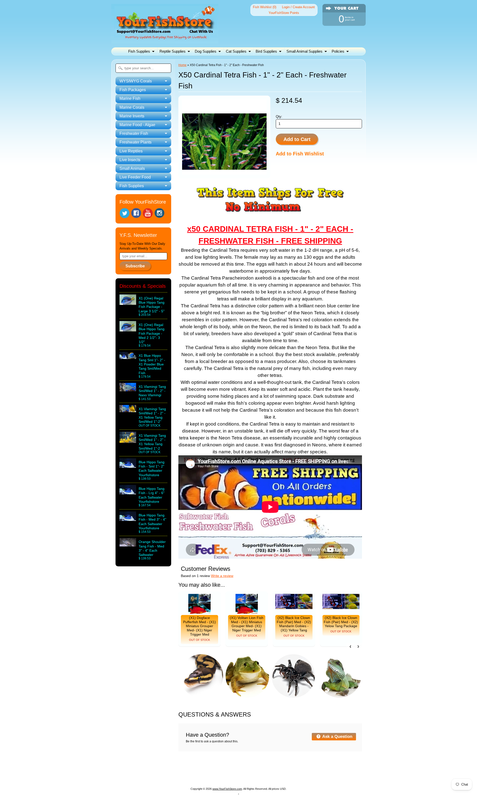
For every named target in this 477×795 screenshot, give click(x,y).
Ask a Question (336, 736)
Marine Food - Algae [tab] (137, 125)
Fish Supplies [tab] (131, 186)
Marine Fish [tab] (129, 98)
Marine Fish (206, 770)
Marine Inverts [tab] (131, 116)
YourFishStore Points (284, 13)
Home (182, 65)
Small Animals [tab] (132, 168)
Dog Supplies (205, 51)
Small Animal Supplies (304, 51)
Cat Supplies (236, 51)
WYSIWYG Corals (143, 770)
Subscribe (135, 266)
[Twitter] (124, 213)
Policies (338, 51)
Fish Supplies (139, 51)
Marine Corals (233, 770)
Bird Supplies (266, 51)
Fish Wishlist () (264, 7)
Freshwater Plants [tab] (135, 142)
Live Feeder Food (284, 776)
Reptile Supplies (172, 51)
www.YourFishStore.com (227, 788)
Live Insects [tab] (129, 160)
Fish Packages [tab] (132, 90)
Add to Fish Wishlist (300, 153)
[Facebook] (136, 213)
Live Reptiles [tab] (131, 151)
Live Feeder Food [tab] (135, 177)
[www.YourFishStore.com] (164, 40)
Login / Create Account (298, 7)
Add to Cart (297, 139)
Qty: (279, 116)
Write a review (222, 576)
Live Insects (223, 776)
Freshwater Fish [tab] (133, 133)
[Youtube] (148, 213)
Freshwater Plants (164, 776)
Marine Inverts (263, 770)
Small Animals (251, 776)
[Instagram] (159, 213)
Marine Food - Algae (299, 770)
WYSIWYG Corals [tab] (135, 81)
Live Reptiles (196, 776)
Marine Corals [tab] (131, 107)
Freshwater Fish (336, 770)
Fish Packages (177, 770)
